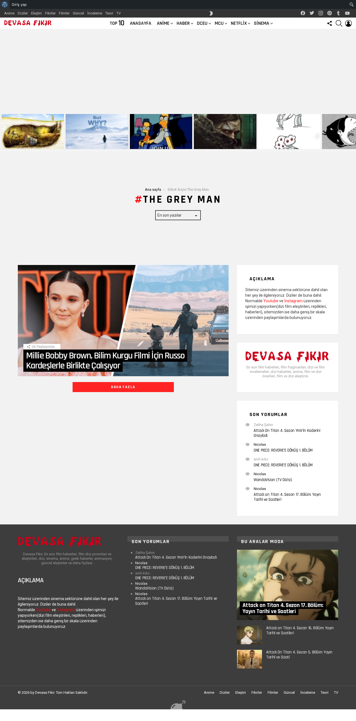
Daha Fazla (123, 387)
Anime (9, 13)
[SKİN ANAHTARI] (211, 13)
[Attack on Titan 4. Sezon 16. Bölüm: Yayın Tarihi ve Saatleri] (249, 635)
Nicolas (260, 444)
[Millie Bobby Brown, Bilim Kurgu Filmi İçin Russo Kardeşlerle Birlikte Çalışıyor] (123, 320)
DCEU (202, 23)
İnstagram (293, 301)
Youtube (270, 301)
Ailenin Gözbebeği (274, 144)
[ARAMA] (339, 23)
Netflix (239, 23)
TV (119, 13)
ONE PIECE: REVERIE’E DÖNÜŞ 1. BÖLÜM (283, 450)
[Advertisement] (178, 71)
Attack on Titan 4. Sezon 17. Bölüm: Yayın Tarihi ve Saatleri (287, 497)
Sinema (261, 23)
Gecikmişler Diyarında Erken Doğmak (95, 144)
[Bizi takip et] (329, 23)
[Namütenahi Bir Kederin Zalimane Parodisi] (33, 131)
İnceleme (94, 13)
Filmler (64, 13)
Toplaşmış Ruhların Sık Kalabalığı (221, 144)
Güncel (78, 13)
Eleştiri (36, 13)
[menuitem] (5, 4)
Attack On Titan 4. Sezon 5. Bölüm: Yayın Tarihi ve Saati (299, 655)
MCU (219, 23)
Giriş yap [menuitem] (19, 4)
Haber (183, 23)
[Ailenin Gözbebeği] (289, 131)
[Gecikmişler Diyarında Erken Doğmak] (97, 131)
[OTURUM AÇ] (348, 23)
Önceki (3, 131)
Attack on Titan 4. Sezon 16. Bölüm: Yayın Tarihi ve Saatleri (300, 630)
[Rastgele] (178, 704)
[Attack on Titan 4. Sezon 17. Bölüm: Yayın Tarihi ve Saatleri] (287, 585)
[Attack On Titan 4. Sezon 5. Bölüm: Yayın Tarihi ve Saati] (249, 659)
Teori (109, 13)
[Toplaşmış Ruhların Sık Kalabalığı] (225, 131)
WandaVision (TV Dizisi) (273, 479)
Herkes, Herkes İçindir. (150, 144)
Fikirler (50, 13)
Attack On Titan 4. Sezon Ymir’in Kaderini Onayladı (287, 433)
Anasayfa (140, 23)
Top (117, 23)
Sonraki (353, 131)
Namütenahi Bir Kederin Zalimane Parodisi (28, 142)
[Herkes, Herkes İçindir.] (161, 131)
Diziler (23, 13)
